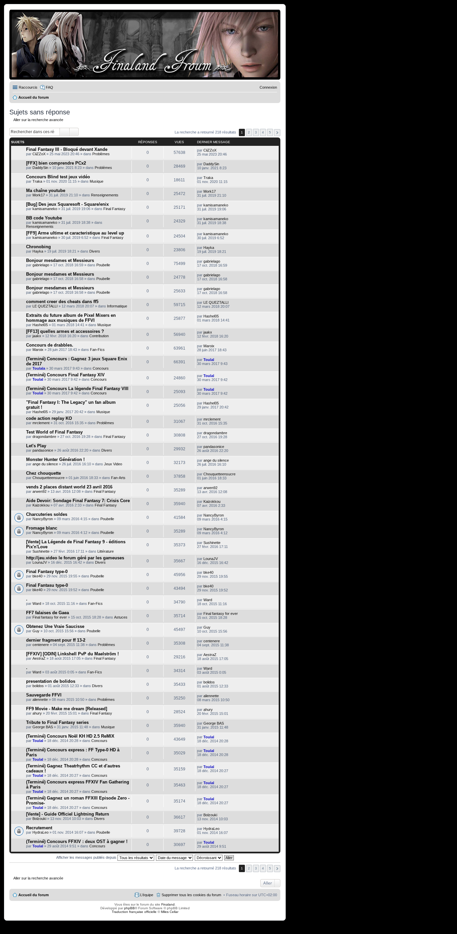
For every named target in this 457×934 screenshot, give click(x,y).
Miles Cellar (169, 912)
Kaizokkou (41, 505)
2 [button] (249, 132)
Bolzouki (39, 819)
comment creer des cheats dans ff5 (62, 301)
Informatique (117, 306)
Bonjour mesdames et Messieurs (60, 260)
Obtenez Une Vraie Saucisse (55, 626)
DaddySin (40, 168)
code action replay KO (49, 418)
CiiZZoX (38, 154)
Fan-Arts (118, 478)
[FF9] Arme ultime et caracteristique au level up (75, 233)
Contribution (99, 336)
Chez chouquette (43, 473)
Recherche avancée (74, 132)
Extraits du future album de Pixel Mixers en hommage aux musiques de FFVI (71, 318)
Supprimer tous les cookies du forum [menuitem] (191, 895)
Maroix (37, 350)
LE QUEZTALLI (45, 306)
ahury (37, 713)
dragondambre (44, 437)
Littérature (105, 551)
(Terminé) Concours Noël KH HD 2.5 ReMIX (70, 736)
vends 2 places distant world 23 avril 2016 (69, 486)
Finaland (168, 904)
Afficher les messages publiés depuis (86, 857)
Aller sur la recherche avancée (38, 120)
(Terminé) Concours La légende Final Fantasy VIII (77, 388)
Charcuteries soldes (46, 514)
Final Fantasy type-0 (47, 571)
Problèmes (101, 154)
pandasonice (42, 450)
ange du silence (45, 464)
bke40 (37, 576)
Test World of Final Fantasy (54, 432)
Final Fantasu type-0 (47, 585)
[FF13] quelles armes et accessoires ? (65, 331)
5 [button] (270, 132)
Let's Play (36, 445)
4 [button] (263, 132)
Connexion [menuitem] (268, 87)
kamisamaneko (44, 209)
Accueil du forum (33, 895)
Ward (36, 603)
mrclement (41, 423)
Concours (101, 368)
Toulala (38, 368)
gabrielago (40, 265)
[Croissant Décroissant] (209, 857)
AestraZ (38, 658)
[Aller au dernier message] (219, 150)
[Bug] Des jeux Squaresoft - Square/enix (67, 204)
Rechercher (65, 132)
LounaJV (39, 562)
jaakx (36, 336)
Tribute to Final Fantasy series (57, 722)
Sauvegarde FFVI (44, 694)
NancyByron (42, 519)
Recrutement (39, 827)
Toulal (208, 360)
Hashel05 (40, 325)
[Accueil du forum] (144, 44)
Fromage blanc (41, 528)
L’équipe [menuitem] (146, 895)
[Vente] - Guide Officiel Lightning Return (67, 814)
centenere (40, 645)
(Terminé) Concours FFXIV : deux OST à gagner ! (76, 841)
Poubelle (103, 265)
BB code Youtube (44, 217)
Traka (37, 181)
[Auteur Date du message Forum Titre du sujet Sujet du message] (175, 857)
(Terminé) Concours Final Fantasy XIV (65, 374)
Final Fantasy (114, 209)
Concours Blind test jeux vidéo (58, 176)
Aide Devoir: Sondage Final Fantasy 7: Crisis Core (78, 500)
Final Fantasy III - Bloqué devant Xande (66, 149)
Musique (96, 181)
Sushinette (41, 551)
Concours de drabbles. (49, 345)
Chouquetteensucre (48, 478)
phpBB (129, 908)
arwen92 (39, 491)
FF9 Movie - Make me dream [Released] (66, 708)
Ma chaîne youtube (45, 190)
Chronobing (38, 246)
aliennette (40, 699)
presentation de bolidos (50, 681)
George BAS (42, 727)
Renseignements (104, 195)
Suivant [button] (277, 132)
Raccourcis (28, 87)
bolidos (38, 686)
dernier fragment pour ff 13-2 (55, 640)
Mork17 (38, 195)
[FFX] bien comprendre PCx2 (56, 163)
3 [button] (256, 132)
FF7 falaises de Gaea (47, 612)
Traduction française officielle (134, 912)
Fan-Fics (97, 350)
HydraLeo (40, 832)
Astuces (120, 617)
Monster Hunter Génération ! (55, 459)
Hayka (37, 251)
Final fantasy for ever (49, 617)
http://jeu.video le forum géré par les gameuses (75, 557)
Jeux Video (113, 464)
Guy (35, 631)
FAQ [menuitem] (49, 87)
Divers (94, 251)
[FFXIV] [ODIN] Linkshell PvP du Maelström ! (72, 653)
